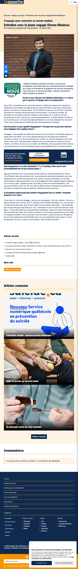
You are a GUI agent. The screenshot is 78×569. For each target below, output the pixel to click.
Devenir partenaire (10, 492)
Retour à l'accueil (39, 437)
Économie (8, 525)
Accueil (7, 15)
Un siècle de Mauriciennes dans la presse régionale (25, 253)
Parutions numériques (11, 506)
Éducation (27, 521)
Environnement (10, 522)
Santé (25, 528)
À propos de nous (10, 483)
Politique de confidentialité (21, 548)
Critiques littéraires (65, 523)
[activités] (39, 164)
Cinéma (43, 523)
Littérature (44, 528)
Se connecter (54, 461)
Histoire (43, 526)
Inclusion (27, 523)
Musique (44, 531)
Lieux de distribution (11, 497)
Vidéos (7, 535)
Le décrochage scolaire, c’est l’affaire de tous (23, 243)
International (9, 528)
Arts (42, 521)
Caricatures (62, 521)
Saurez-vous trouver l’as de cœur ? (19, 249)
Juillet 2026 (10, 256)
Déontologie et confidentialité (14, 488)
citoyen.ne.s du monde (12, 269)
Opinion (60, 518)
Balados (7, 532)
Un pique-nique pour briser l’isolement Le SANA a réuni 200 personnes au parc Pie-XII (38, 246)
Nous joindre (8, 502)
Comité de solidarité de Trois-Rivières (22, 28)
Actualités (8, 518)
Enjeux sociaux (18, 15)
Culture (42, 518)
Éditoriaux (62, 526)
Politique (27, 526)
